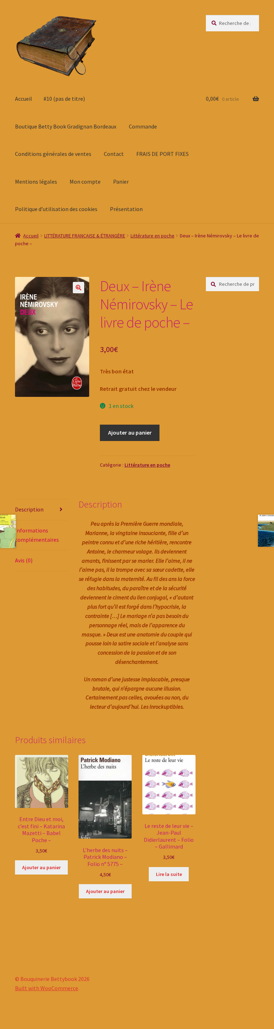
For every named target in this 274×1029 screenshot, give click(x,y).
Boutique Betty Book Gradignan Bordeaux (65, 126)
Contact (114, 153)
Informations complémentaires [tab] (37, 535)
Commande (143, 126)
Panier (121, 181)
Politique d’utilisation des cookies (56, 208)
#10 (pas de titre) (64, 98)
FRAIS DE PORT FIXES (162, 153)
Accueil (23, 98)
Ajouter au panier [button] (41, 867)
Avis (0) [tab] (23, 560)
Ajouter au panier (130, 432)
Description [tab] (29, 509)
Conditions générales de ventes (53, 153)
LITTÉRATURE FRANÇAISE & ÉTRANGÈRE (84, 235)
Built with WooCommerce (46, 988)
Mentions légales (36, 181)
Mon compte (85, 181)
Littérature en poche (152, 235)
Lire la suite (169, 874)
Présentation (126, 208)
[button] (78, 287)
